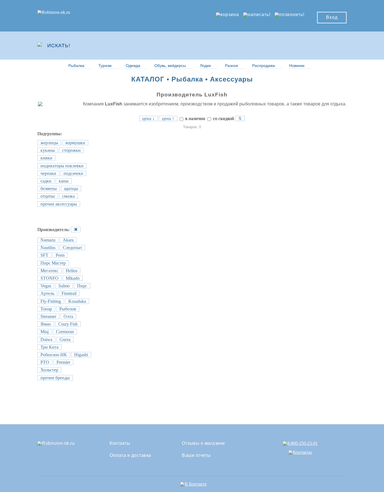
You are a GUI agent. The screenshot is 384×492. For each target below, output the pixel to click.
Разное (231, 65)
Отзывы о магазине (203, 443)
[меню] (330, 45)
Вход (332, 17)
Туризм (105, 65)
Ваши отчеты (196, 455)
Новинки (296, 65)
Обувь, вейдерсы (170, 65)
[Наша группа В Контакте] (193, 484)
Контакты (120, 443)
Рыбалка (76, 65)
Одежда (133, 65)
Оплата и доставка (130, 455)
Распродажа (263, 65)
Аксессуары (231, 79)
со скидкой (223, 118)
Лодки (205, 65)
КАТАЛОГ (147, 79)
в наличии (194, 118)
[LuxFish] (47, 103)
